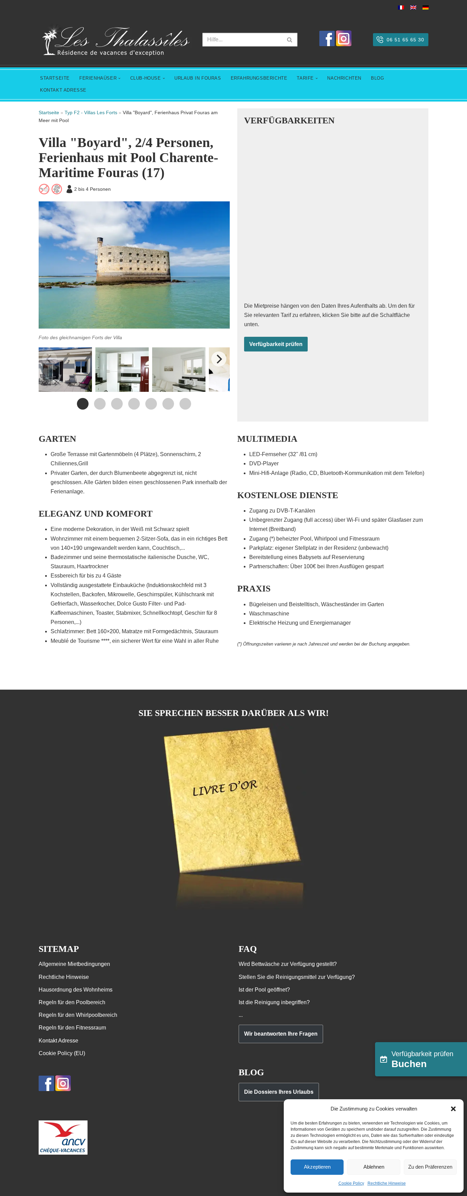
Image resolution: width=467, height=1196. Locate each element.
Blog (377, 78)
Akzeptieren (317, 1167)
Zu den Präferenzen (430, 1167)
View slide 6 (168, 404)
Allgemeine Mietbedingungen (74, 964)
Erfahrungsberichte (259, 78)
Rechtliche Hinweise (387, 1183)
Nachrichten (344, 78)
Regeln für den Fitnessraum (72, 1028)
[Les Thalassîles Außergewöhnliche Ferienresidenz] (115, 40)
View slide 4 (134, 404)
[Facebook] (327, 44)
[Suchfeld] (289, 39)
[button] (453, 1108)
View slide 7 (185, 404)
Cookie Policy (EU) (62, 1053)
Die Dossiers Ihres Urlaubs (278, 1092)
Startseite (55, 78)
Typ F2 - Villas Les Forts (91, 112)
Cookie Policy (351, 1183)
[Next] (218, 359)
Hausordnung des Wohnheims (75, 990)
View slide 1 (83, 404)
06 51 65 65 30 (405, 39)
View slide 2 (100, 404)
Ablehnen (373, 1167)
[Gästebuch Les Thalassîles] (234, 910)
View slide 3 (117, 404)
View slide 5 (151, 404)
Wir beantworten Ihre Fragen (281, 1034)
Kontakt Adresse (63, 90)
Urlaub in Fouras (197, 78)
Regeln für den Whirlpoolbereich (78, 1015)
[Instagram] (343, 44)
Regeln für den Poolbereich (72, 1002)
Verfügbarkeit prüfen (276, 344)
